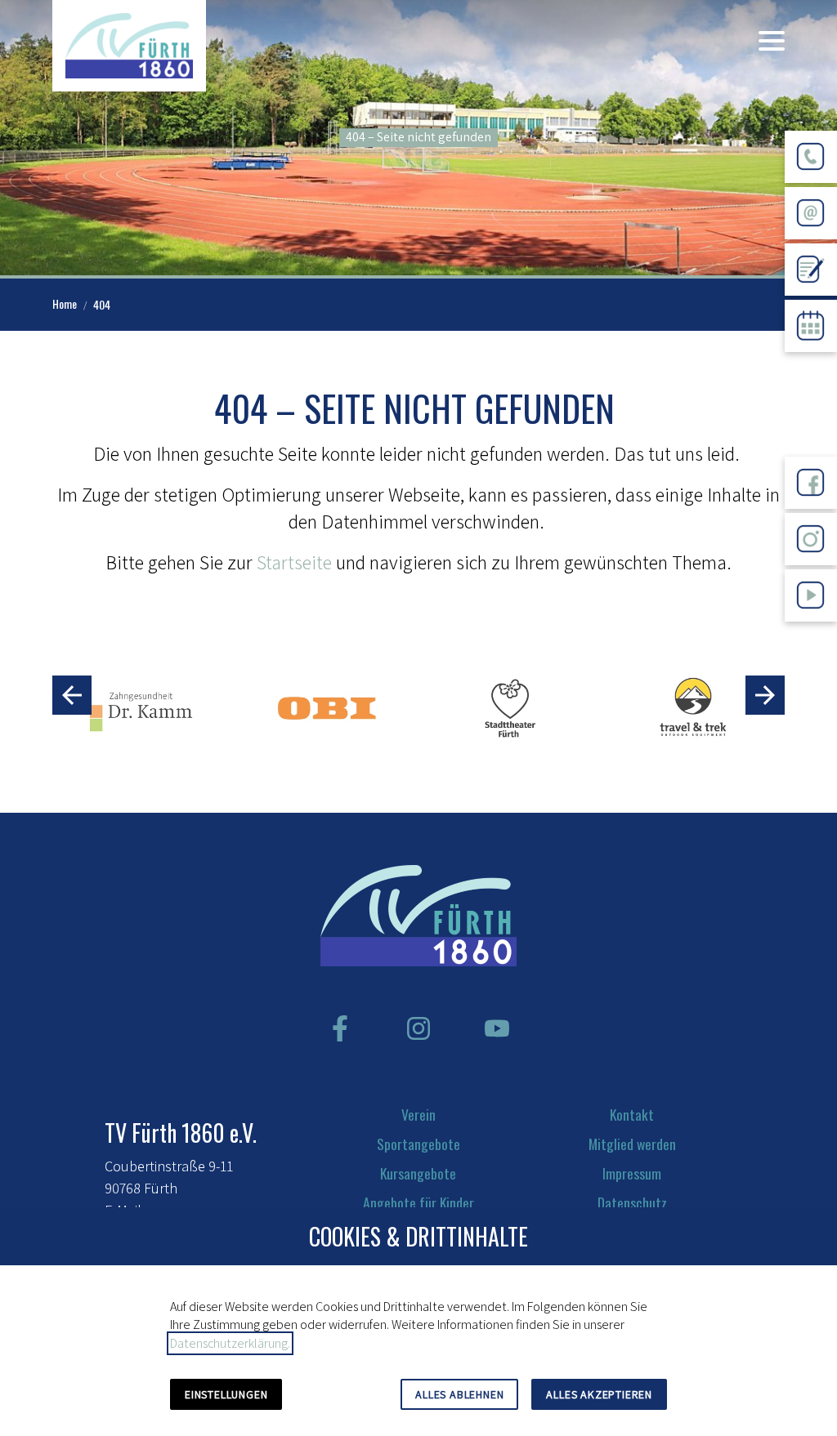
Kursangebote (418, 1173)
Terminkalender (811, 364)
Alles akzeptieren (599, 1394)
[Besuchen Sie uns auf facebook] (340, 1028)
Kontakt (632, 1114)
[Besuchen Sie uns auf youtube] (497, 1028)
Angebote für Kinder (418, 1202)
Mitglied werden (632, 1143)
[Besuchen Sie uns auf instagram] (418, 1028)
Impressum (631, 1173)
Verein (418, 1114)
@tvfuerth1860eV (811, 634)
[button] (772, 41)
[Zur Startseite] (129, 45)
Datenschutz (632, 1202)
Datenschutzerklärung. (230, 1343)
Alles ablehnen (459, 1394)
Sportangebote (418, 1143)
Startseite (294, 562)
